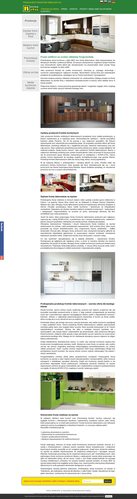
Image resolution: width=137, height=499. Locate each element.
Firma (64, 9)
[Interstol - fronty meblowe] (31, 9)
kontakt (45, 11)
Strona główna (50, 9)
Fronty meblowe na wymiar (95, 9)
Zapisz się (108, 481)
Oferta (73, 9)
